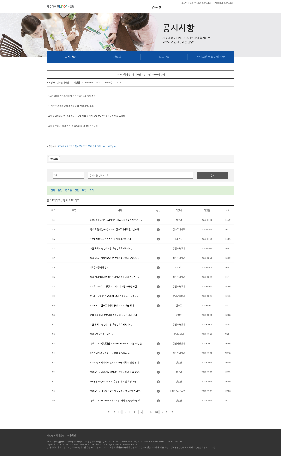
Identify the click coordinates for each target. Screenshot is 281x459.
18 (156, 412)
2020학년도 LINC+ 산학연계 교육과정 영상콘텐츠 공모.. (115, 391)
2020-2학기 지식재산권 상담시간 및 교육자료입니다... (114, 257)
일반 (60, 190)
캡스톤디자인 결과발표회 (200, 2)
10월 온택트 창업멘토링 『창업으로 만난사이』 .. (112, 324)
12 (124, 412)
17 (151, 412)
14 (135, 412)
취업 (84, 190)
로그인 (184, 2)
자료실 (117, 57)
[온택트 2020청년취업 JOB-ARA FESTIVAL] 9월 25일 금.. (116, 343)
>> (172, 412)
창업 (77, 190)
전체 (53, 190)
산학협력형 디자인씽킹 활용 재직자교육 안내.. (111, 238)
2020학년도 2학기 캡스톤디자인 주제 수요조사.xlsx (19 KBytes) (87, 146)
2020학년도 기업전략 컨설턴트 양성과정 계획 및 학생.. (115, 372)
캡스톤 (68, 190)
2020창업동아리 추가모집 (101, 334)
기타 (91, 190)
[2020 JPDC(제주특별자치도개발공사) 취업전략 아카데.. (116, 219)
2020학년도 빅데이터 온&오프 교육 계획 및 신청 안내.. (115, 362)
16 (145, 412)
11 (119, 412)
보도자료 (164, 57)
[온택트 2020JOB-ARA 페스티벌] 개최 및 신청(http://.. (115, 400)
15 (140, 412)
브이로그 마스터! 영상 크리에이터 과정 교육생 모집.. (114, 286)
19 (161, 412)
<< (108, 412)
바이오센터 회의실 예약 (211, 57)
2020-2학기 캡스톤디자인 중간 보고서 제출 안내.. (112, 305)
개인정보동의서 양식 (99, 267)
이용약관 (71, 435)
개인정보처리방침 (55, 435)
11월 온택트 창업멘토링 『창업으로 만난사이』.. (112, 248)
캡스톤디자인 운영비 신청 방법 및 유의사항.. (110, 353)
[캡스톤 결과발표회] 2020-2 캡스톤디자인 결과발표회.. (115, 229)
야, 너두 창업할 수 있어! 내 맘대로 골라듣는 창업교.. (114, 296)
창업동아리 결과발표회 (223, 2)
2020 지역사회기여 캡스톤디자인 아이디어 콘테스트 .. (114, 277)
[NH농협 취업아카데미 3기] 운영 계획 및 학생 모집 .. (114, 381)
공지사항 (156, 7)
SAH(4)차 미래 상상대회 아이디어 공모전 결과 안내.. (114, 315)
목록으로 (54, 158)
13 (129, 412)
